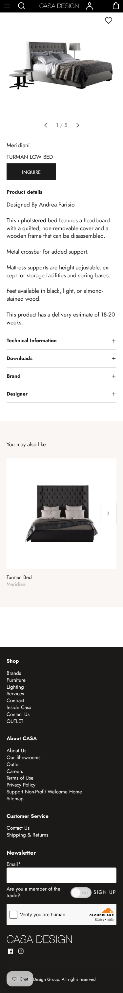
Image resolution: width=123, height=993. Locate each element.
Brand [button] (14, 376)
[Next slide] (78, 125)
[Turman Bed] (61, 513)
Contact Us (18, 714)
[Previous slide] (45, 125)
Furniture (16, 680)
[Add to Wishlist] (109, 20)
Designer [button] (17, 394)
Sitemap (15, 798)
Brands (14, 673)
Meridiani (18, 145)
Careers (15, 771)
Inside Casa (19, 707)
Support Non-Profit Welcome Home (44, 791)
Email (14, 864)
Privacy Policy (21, 784)
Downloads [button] (19, 358)
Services (15, 693)
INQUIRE (31, 172)
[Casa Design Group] (39, 939)
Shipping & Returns (27, 835)
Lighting (15, 687)
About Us (16, 750)
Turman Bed (19, 577)
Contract (15, 700)
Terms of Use (20, 778)
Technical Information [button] (32, 340)
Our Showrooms (23, 757)
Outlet (13, 764)
